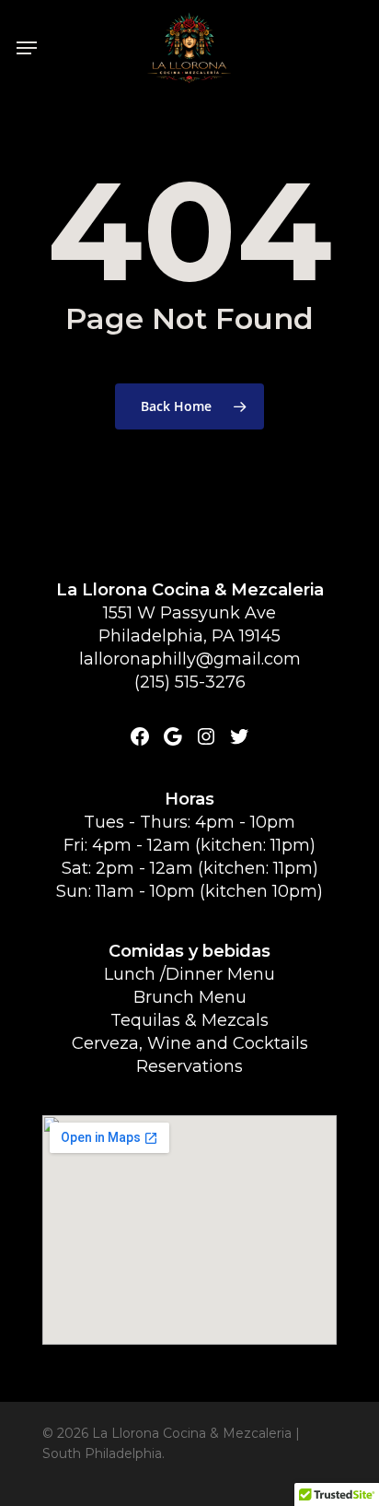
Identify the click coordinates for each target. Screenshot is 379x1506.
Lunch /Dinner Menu (189, 974)
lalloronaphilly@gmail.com (190, 659)
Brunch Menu (190, 997)
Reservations (189, 1066)
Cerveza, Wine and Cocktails (190, 1043)
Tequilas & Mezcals (189, 1020)
